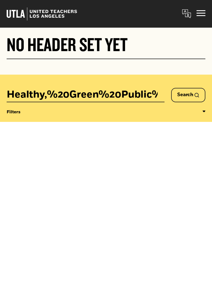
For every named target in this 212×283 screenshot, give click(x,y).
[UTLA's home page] (42, 13)
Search (185, 94)
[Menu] (201, 14)
